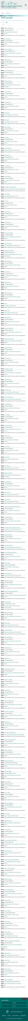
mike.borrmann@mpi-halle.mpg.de (12, 63)
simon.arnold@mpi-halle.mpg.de (11, 42)
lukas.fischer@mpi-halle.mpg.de (11, 226)
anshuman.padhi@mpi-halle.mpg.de (12, 641)
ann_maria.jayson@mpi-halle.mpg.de (12, 372)
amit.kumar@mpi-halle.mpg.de (11, 439)
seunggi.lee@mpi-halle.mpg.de (11, 468)
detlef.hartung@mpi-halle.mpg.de (12, 321)
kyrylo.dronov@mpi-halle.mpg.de (11, 180)
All (6, 22)
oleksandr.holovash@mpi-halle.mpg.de (13, 340)
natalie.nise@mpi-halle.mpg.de (11, 625)
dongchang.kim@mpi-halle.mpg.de (12, 408)
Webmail (14, 1002)
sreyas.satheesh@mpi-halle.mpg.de (12, 754)
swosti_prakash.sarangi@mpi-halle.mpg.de (14, 743)
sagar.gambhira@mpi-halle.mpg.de (12, 265)
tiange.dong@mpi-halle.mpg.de (11, 169)
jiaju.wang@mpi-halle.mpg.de (11, 962)
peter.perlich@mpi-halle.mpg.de (11, 694)
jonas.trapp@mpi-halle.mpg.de (11, 935)
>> (16, 988)
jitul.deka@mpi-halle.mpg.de (10, 141)
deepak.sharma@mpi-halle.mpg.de (12, 822)
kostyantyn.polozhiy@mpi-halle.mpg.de (13, 715)
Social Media (5, 1000)
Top (25, 999)
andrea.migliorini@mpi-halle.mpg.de (12, 575)
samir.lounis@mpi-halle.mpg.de (11, 494)
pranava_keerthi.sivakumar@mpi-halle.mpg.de (15, 844)
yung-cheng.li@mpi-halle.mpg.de (11, 485)
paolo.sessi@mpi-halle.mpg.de (11, 815)
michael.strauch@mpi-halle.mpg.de (12, 882)
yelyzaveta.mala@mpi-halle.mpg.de (12, 521)
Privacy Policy (15, 1015)
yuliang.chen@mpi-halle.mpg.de (11, 106)
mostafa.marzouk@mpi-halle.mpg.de (12, 529)
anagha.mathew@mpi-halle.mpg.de (12, 538)
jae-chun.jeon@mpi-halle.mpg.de (11, 383)
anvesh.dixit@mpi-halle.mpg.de (11, 159)
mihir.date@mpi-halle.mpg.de (11, 122)
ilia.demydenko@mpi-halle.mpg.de (12, 150)
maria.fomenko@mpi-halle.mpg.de (12, 245)
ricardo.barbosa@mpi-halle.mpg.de (12, 861)
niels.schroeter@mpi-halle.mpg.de (12, 785)
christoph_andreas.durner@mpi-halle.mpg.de (14, 189)
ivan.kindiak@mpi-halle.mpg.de (11, 418)
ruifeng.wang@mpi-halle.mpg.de (11, 972)
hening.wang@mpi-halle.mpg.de (11, 955)
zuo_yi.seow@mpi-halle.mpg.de (11, 796)
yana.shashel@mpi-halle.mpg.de (11, 833)
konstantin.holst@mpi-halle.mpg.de (12, 351)
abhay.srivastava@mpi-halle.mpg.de (12, 872)
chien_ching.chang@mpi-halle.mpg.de (13, 74)
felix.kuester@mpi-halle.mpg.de (11, 450)
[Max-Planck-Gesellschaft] (8, 1011)
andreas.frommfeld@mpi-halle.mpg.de (13, 254)
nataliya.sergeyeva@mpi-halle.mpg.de (13, 807)
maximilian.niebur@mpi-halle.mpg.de (12, 616)
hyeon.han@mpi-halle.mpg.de (11, 312)
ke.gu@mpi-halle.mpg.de (10, 305)
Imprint (9, 1015)
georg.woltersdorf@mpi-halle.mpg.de (12, 983)
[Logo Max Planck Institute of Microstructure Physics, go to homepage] (11, 4)
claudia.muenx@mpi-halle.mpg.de (12, 605)
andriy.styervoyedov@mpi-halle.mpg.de (13, 893)
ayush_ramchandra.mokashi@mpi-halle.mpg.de (15, 595)
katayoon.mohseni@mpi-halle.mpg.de (13, 584)
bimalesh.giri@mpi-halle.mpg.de (11, 286)
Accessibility (23, 1015)
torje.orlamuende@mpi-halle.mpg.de (12, 632)
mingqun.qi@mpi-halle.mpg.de (11, 725)
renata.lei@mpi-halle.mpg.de (10, 32)
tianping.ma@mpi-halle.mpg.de (11, 501)
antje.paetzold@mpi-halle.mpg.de (12, 651)
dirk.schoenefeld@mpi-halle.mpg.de (12, 775)
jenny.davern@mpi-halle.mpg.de (11, 130)
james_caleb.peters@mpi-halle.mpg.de (13, 704)
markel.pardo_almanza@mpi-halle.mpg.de (14, 672)
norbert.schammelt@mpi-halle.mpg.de (13, 764)
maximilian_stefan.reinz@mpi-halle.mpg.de (14, 734)
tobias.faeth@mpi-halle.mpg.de (11, 215)
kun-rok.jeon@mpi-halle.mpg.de (11, 392)
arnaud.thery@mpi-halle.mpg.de (11, 904)
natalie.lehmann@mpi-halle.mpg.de (12, 475)
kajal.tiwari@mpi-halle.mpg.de (11, 925)
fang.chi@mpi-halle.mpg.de (10, 205)
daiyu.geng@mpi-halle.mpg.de (11, 275)
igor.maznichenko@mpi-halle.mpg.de (12, 547)
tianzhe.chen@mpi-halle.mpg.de (11, 95)
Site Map (4, 1015)
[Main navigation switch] (25, 5)
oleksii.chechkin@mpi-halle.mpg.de (12, 84)
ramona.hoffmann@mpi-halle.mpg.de (12, 332)
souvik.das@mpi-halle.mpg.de (11, 114)
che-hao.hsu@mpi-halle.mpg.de (11, 362)
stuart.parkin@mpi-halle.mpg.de (11, 683)
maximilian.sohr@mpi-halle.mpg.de (12, 852)
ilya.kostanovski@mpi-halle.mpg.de (12, 429)
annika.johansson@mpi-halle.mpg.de (12, 399)
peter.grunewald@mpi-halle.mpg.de (12, 296)
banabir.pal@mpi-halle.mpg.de (11, 662)
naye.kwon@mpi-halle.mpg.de (11, 459)
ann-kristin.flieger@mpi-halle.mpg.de (12, 236)
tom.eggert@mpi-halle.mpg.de (11, 196)
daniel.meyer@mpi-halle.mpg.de (11, 566)
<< (10, 988)
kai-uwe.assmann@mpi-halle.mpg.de (12, 53)
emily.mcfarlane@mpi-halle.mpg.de (12, 556)
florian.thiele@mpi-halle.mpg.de (11, 914)
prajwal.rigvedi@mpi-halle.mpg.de (12, 510)
